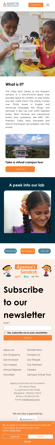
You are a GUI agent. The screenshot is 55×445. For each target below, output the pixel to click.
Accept (40, 436)
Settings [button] (27, 441)
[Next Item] (45, 212)
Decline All (15, 436)
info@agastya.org (31, 399)
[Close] (51, 425)
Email (7, 323)
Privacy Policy (15, 430)
